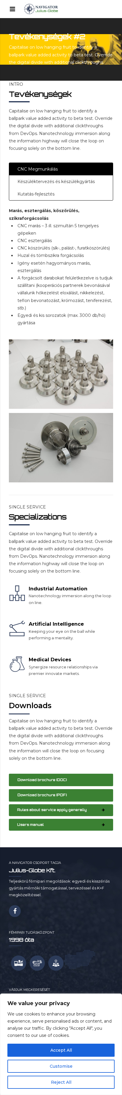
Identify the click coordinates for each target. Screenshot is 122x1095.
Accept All (61, 1050)
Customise (61, 1066)
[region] (61, 1044)
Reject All (61, 1082)
